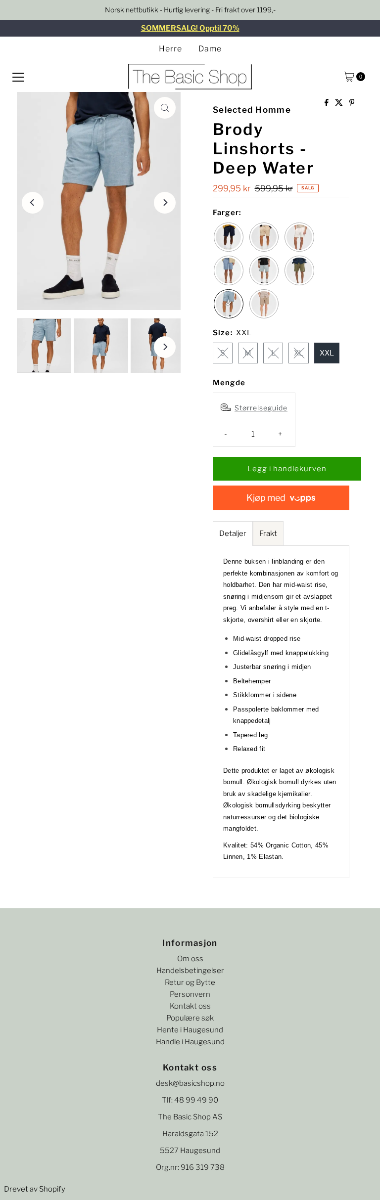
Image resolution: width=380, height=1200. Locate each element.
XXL (327, 353)
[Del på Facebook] (327, 103)
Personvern (190, 994)
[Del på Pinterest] (352, 103)
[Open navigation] (18, 77)
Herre (170, 48)
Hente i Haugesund (190, 1029)
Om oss (190, 958)
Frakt (268, 533)
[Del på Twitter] (339, 103)
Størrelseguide (261, 407)
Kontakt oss (190, 1006)
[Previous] (33, 203)
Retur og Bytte (190, 982)
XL (298, 353)
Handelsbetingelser (190, 970)
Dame (210, 48)
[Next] (165, 203)
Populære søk (190, 1018)
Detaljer (232, 533)
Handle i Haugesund (190, 1041)
